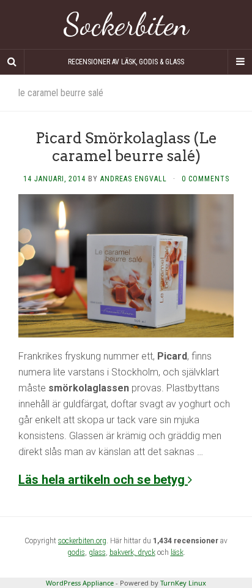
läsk (177, 552)
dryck (146, 552)
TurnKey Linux (183, 582)
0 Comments (205, 179)
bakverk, (123, 552)
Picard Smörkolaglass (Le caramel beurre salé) (126, 147)
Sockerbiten (126, 24)
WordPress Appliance (80, 582)
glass (97, 552)
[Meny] (240, 62)
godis (76, 552)
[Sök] (12, 62)
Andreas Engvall (133, 179)
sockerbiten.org (82, 541)
